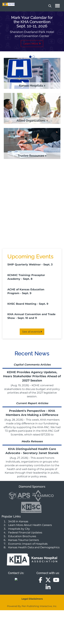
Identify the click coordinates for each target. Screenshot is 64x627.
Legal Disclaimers (32, 598)
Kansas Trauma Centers (23, 540)
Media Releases (32, 441)
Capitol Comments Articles (32, 364)
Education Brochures (22, 536)
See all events (31, 331)
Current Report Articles (32, 403)
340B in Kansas (18, 521)
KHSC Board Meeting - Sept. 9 (27, 303)
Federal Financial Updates (25, 532)
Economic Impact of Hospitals (28, 543)
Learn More (31, 43)
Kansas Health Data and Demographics (34, 547)
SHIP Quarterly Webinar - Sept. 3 (30, 264)
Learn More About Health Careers (30, 525)
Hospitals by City (19, 528)
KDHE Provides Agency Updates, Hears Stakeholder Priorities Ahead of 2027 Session (32, 376)
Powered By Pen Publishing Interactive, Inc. (32, 606)
